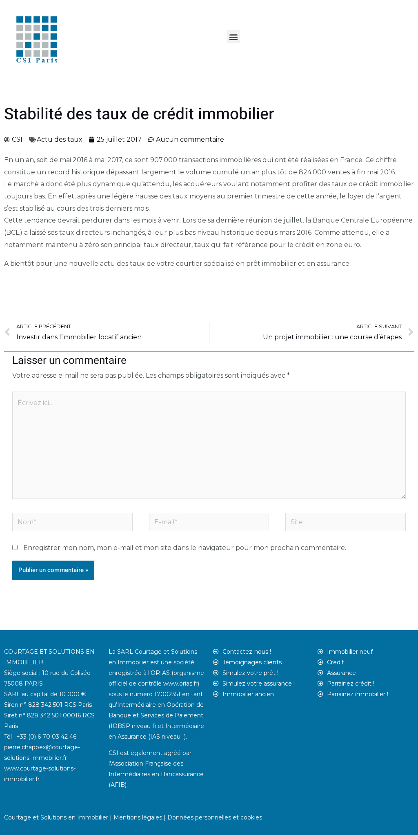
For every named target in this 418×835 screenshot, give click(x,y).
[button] (233, 36)
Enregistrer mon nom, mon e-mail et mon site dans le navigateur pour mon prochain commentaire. (184, 548)
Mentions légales (137, 817)
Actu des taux (59, 139)
